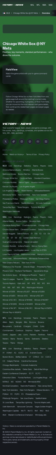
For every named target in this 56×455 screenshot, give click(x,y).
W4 (48, 321)
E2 (40, 272)
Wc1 (36, 449)
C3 (4, 399)
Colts (42, 364)
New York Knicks (28, 301)
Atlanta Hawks (8, 259)
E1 (32, 272)
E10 (36, 272)
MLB (5, 204)
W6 (8, 326)
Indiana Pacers (24, 284)
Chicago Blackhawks (11, 403)
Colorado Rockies (10, 220)
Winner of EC (22, 334)
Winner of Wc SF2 (25, 346)
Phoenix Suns (8, 309)
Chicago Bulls (43, 263)
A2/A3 (20, 391)
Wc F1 (23, 449)
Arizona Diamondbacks (12, 208)
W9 (23, 326)
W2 (38, 321)
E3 (45, 272)
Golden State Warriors (32, 276)
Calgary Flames (13, 399)
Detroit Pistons (23, 272)
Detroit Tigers (24, 220)
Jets (19, 373)
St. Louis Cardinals (43, 241)
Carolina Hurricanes (29, 399)
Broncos (32, 360)
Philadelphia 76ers (44, 305)
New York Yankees (39, 233)
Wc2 (41, 449)
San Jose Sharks (26, 436)
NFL (4, 356)
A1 (3, 391)
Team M (20, 317)
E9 (20, 276)
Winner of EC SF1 (36, 334)
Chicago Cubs (38, 212)
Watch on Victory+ (17, 192)
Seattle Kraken (41, 436)
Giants (5, 373)
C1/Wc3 (36, 395)
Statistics (27, 204)
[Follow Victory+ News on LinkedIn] (46, 180)
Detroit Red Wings (41, 407)
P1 (52, 428)
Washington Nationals (11, 249)
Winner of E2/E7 (23, 330)
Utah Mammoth (9, 445)
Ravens (20, 377)
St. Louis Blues (8, 440)
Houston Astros (37, 220)
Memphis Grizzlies (44, 292)
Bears (11, 360)
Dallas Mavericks (44, 268)
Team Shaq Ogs (31, 317)
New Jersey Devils (45, 424)
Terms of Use (31, 192)
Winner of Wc (40, 342)
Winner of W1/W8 (25, 338)
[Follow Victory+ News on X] (6, 180)
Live (10, 204)
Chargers (27, 364)
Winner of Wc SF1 (9, 346)
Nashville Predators (28, 424)
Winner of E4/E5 (9, 334)
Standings (18, 204)
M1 (50, 416)
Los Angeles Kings (40, 416)
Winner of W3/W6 (10, 342)
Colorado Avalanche (29, 403)
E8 (16, 276)
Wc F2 (30, 449)
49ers (5, 360)
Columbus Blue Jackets (12, 407)
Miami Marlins (27, 229)
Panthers (41, 373)
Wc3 (47, 449)
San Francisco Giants (11, 241)
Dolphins (28, 368)
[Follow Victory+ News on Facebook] (30, 180)
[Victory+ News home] (17, 162)
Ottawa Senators (43, 428)
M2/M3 (18, 420)
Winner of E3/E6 (38, 330)
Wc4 (4, 453)
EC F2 (38, 411)
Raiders (5, 377)
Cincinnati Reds (26, 216)
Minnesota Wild (34, 420)
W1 (28, 321)
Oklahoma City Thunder (12, 305)
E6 (8, 276)
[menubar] (41, 5)
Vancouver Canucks (25, 445)
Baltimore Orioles (9, 212)
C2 (42, 395)
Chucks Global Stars (10, 268)
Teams (35, 204)
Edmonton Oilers (9, 416)
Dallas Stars (27, 407)
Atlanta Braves (37, 208)
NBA (4, 255)
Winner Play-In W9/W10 (12, 350)
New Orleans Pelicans (11, 301)
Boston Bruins (8, 395)
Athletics (26, 208)
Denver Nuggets (9, 272)
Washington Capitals (11, 449)
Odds (50, 204)
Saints (27, 377)
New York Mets (24, 233)
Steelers (45, 377)
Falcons (45, 368)
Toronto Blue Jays (38, 245)
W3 (43, 321)
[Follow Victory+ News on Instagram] (22, 180)
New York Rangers (27, 428)
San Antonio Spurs (10, 313)
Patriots (50, 373)
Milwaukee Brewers (42, 229)
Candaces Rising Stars (11, 263)
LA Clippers (7, 288)
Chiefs (35, 364)
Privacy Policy (44, 192)
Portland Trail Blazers (23, 309)
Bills (25, 360)
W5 (4, 326)
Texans (5, 381)
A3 (26, 391)
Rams (13, 377)
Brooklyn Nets (35, 259)
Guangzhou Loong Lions (12, 280)
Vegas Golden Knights (43, 445)
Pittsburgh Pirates (27, 237)
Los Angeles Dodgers (11, 229)
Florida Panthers (24, 416)
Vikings (20, 381)
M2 (12, 420)
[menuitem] (32, 5)
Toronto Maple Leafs (42, 440)
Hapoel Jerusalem (31, 280)
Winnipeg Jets (40, 453)
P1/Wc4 (5, 432)
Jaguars (13, 373)
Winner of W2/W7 (41, 338)
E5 (4, 276)
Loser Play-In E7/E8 (38, 288)
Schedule (27, 356)
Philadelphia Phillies (10, 237)
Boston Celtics (21, 259)
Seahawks (36, 377)
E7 (12, 276)
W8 (18, 326)
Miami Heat (7, 297)
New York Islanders (10, 428)
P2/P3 (17, 432)
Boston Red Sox (24, 212)
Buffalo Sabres (21, 395)
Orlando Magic (29, 305)
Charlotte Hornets (29, 263)
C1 (30, 395)
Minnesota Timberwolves (39, 297)
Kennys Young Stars (39, 284)
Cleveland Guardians (42, 216)
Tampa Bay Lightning (24, 440)
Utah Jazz (21, 321)
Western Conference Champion (20, 453)
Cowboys (19, 368)
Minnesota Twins (9, 233)
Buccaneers (7, 364)
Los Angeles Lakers (21, 288)
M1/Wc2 (6, 420)
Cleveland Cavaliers (28, 268)
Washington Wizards (35, 326)
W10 (33, 321)
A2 (15, 391)
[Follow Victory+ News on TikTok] (14, 180)
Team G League (9, 317)
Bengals (19, 360)
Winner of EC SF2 (10, 338)
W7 (13, 326)
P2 (11, 432)
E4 (49, 272)
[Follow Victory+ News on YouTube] (38, 180)
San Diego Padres (43, 237)
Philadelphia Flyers (33, 432)
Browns (41, 360)
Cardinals (17, 364)
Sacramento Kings (41, 309)
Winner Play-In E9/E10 (43, 346)
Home (5, 192)
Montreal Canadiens (10, 424)
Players (43, 204)
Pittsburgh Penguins (10, 436)
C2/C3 (48, 395)
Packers (33, 373)
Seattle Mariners (27, 241)
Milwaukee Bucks (20, 297)
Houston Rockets (9, 284)
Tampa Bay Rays (9, 245)
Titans (12, 381)
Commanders (8, 368)
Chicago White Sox (10, 216)
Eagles (37, 368)
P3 (22, 432)
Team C (42, 313)
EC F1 (31, 411)
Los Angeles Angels (27, 225)
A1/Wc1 (9, 391)
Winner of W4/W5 (26, 342)
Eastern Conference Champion (15, 411)
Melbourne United (28, 292)
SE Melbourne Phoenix (28, 313)
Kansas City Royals (10, 225)
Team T (42, 317)
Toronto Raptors (9, 321)
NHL (4, 387)
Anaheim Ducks (36, 391)
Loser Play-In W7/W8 (11, 292)
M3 (24, 420)
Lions (25, 373)
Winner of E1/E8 (9, 330)
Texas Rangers (23, 245)
